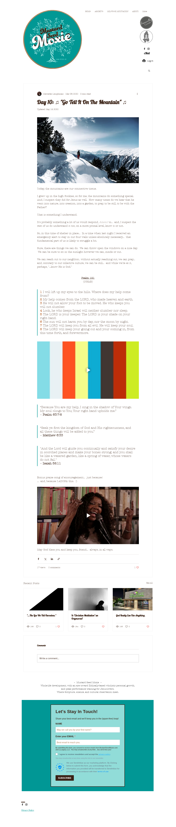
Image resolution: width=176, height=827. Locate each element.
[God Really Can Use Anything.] (132, 599)
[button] (149, 70)
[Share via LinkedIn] (52, 559)
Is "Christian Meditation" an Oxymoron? (85, 617)
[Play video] (88, 370)
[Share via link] (58, 559)
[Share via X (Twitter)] (45, 559)
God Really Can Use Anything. (130, 615)
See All (149, 583)
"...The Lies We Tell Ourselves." (41, 615)
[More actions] (137, 93)
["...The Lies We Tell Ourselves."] (43, 599)
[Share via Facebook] (38, 559)
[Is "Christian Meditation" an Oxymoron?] (88, 599)
